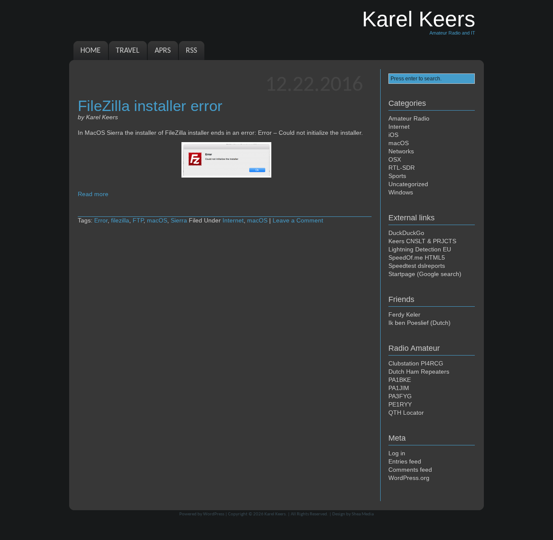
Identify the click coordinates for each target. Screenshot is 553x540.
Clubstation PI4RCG (415, 363)
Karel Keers (275, 514)
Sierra (179, 220)
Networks (401, 151)
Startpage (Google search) (424, 273)
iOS (393, 134)
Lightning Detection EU (419, 249)
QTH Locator (406, 412)
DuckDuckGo (406, 232)
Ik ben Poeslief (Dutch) (419, 322)
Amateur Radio (408, 118)
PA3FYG (400, 396)
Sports (397, 175)
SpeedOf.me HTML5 (416, 257)
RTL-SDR (401, 167)
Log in (396, 453)
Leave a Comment (298, 220)
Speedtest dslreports (416, 265)
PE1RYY (400, 404)
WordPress (213, 514)
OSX (394, 159)
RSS (191, 51)
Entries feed (404, 461)
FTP (138, 220)
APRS (163, 51)
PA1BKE (399, 379)
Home (90, 51)
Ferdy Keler (404, 314)
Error (101, 220)
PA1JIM (398, 387)
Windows (400, 192)
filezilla (120, 220)
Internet (233, 220)
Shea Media (363, 514)
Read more (93, 194)
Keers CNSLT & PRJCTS (422, 241)
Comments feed (410, 469)
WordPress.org (408, 477)
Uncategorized (408, 184)
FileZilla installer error (150, 105)
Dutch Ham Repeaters (418, 371)
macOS (157, 220)
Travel (128, 51)
